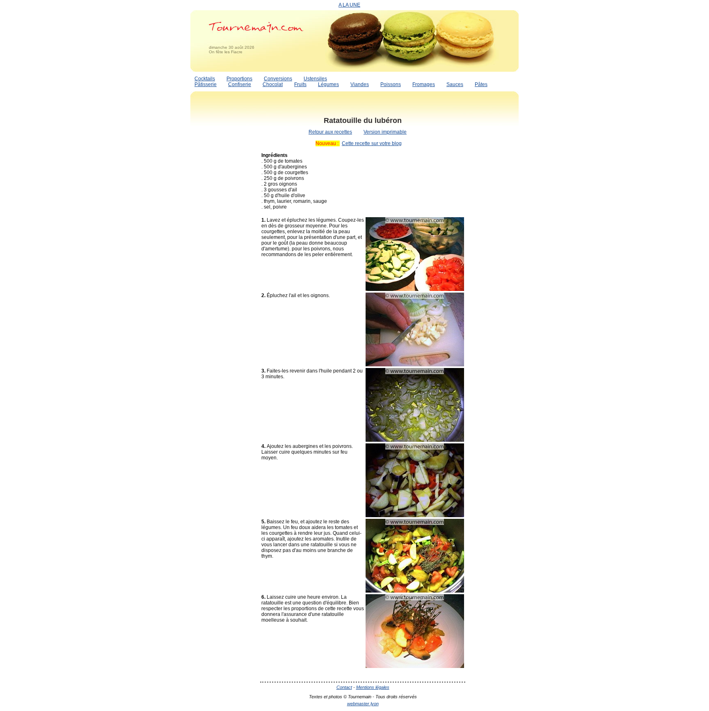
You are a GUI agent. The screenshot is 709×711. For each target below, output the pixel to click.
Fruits (300, 84)
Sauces (454, 84)
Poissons (390, 84)
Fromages (423, 84)
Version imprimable (385, 132)
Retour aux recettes (330, 132)
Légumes (328, 84)
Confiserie (239, 84)
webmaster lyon (363, 703)
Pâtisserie (205, 84)
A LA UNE (349, 5)
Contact (344, 687)
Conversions (278, 79)
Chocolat (273, 84)
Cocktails (204, 79)
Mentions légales (372, 687)
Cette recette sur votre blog (372, 143)
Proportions (239, 79)
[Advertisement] (223, 235)
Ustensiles (315, 79)
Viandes (359, 84)
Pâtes (481, 84)
